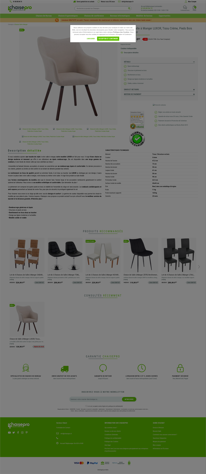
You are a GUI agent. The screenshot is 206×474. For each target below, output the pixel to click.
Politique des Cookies (121, 32)
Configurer (91, 38)
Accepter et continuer (108, 39)
